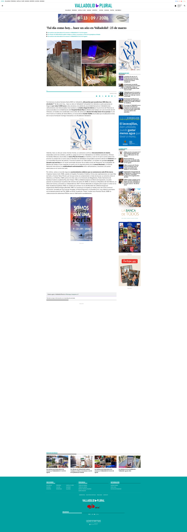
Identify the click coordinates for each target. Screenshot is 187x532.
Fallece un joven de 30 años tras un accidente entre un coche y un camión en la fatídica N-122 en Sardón (131, 167)
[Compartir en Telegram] (108, 96)
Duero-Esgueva (82, 490)
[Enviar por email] (96, 96)
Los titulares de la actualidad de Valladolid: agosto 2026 (127, 470)
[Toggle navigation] (2, 6)
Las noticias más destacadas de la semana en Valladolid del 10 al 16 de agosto (67, 36)
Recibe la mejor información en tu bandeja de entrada (61, 298)
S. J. (47, 90)
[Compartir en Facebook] (99, 96)
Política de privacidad (116, 488)
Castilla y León (20, 1)
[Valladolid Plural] (93, 6)
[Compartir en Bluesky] (105, 96)
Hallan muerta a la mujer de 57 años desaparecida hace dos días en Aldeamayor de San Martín (132, 154)
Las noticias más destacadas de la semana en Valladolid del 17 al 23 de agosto (67, 32)
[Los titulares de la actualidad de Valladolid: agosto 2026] (130, 461)
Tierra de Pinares (83, 485)
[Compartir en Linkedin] (111, 96)
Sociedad (42, 1)
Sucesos (27, 1)
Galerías (68, 488)
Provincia (13, 1)
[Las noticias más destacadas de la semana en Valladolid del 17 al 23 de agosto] (57, 461)
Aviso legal (113, 487)
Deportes (32, 1)
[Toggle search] (184, 6)
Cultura (37, 1)
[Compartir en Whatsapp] (115, 96)
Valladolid (7, 1)
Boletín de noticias (91, 494)
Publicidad (99, 494)
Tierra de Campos (83, 487)
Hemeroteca (82, 494)
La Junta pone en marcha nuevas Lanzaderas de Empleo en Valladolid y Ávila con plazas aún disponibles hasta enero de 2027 (132, 87)
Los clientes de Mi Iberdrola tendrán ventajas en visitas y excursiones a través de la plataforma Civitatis (74, 34)
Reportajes (59, 488)
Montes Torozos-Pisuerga (85, 488)
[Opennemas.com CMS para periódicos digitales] (93, 522)
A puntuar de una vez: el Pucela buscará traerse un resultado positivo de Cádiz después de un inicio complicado (131, 79)
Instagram (73, 294)
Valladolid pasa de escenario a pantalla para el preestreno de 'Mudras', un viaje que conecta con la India (132, 94)
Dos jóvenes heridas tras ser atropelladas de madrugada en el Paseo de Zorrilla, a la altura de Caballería (132, 101)
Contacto (105, 494)
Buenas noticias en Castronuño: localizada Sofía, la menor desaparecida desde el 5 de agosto (132, 160)
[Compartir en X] (102, 96)
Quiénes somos (114, 485)
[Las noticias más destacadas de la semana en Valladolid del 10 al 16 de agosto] (106, 461)
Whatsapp (68, 294)
